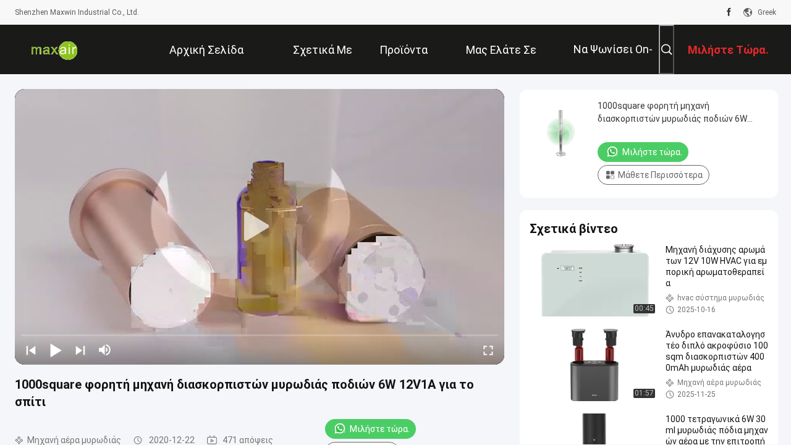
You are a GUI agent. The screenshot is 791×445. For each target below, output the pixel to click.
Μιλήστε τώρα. (380, 429)
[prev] (31, 350)
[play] (259, 226)
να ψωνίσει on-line (613, 58)
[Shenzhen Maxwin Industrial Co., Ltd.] (55, 49)
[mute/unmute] (105, 350)
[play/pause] (55, 350)
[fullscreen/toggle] (488, 350)
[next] (80, 350)
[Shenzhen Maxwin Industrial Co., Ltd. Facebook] (729, 12)
